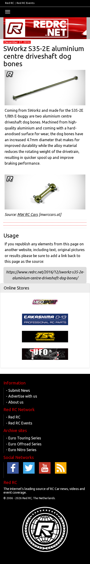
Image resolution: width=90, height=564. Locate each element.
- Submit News (18, 390)
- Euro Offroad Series (24, 444)
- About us (15, 402)
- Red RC (13, 417)
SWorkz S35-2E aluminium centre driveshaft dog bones (43, 56)
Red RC (9, 3)
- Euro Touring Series (23, 438)
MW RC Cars (27, 214)
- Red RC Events (19, 423)
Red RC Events (25, 3)
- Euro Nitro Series (21, 450)
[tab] (45, 288)
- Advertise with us (21, 396)
